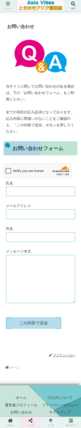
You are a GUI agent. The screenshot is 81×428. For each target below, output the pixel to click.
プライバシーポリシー (60, 405)
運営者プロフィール (21, 405)
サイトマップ (60, 412)
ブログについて (59, 398)
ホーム (21, 398)
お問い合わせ (21, 412)
